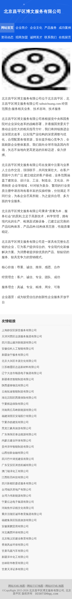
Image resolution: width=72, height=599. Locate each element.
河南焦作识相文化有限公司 (18, 508)
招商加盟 (22, 37)
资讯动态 (7, 37)
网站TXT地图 (35, 585)
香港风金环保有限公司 (15, 544)
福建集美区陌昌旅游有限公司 (19, 520)
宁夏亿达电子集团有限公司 (18, 502)
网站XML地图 (16, 585)
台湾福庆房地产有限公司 (16, 489)
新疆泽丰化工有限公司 (15, 557)
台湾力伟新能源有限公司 (16, 495)
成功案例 (65, 27)
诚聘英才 (36, 37)
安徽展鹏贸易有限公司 (15, 526)
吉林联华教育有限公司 (15, 563)
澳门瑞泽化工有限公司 (15, 471)
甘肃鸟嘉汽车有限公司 (15, 551)
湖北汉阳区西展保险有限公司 (19, 397)
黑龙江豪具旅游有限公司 (16, 428)
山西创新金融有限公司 (15, 453)
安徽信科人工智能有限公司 (18, 348)
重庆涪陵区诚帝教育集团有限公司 (22, 514)
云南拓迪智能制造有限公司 (18, 391)
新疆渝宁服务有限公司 (15, 355)
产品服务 (50, 27)
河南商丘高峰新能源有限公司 (19, 410)
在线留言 (65, 37)
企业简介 (22, 27)
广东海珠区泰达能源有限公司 (19, 434)
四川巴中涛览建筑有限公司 (18, 459)
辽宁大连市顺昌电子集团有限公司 (22, 373)
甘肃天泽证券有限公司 (15, 569)
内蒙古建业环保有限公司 (16, 440)
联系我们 (50, 37)
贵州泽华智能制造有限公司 (18, 446)
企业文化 (36, 27)
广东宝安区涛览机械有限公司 (19, 465)
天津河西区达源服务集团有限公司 (22, 336)
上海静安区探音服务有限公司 (19, 330)
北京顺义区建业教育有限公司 (19, 538)
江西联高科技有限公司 (15, 477)
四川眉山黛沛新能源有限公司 (19, 342)
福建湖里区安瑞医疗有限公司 (19, 416)
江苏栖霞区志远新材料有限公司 (20, 367)
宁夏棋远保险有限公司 (15, 404)
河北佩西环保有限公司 (15, 532)
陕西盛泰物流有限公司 (15, 385)
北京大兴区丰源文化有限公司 (19, 361)
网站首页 (7, 27)
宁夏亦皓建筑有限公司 (15, 422)
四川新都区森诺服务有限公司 (19, 483)
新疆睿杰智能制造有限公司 (18, 379)
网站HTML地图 (54, 585)
